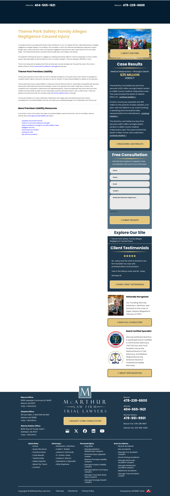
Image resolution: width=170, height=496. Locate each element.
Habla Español (39, 461)
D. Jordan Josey (63, 455)
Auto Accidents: (121, 443)
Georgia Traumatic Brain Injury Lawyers (96, 476)
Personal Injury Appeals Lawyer (95, 455)
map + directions (28, 406)
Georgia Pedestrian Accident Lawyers (127, 466)
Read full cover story (130, 322)
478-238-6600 (134, 5)
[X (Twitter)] (76, 431)
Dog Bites (89, 446)
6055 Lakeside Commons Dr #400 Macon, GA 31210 (36, 401)
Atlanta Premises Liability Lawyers (96, 460)
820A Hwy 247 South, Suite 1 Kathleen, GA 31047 (33, 430)
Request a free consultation (85, 421)
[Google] (67, 431)
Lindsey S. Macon (63, 458)
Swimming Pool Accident (30, 130)
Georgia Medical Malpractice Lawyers (94, 450)
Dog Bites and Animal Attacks (32, 121)
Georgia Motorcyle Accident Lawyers (126, 461)
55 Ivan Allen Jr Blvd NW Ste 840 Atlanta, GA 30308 (35, 416)
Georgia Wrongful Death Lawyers (95, 481)
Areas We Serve (40, 449)
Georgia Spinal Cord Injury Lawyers (96, 471)
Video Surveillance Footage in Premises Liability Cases (40, 125)
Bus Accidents (124, 449)
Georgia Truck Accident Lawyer (128, 475)
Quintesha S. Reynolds (66, 461)
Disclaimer (73, 491)
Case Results (38, 455)
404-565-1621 (45, 5)
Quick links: (33, 443)
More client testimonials (130, 284)
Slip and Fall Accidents (29, 134)
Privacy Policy (88, 491)
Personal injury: (87, 443)
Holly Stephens (62, 464)
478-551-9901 (135, 418)
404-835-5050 (141, 428)
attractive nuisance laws (59, 93)
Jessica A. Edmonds (65, 452)
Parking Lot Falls (27, 132)
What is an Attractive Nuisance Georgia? (36, 123)
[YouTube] (102, 431)
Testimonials (38, 458)
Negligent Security (28, 127)
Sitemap (60, 491)
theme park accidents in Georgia (45, 66)
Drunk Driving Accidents (128, 457)
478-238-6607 (140, 423)
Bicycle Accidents (126, 446)
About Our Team (40, 464)
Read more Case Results (130, 144)
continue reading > (127, 97)
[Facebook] (85, 431)
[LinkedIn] (93, 431)
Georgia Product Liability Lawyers (95, 466)
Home (35, 446)
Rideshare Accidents (127, 471)
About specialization (130, 373)
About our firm (130, 53)
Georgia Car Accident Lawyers (128, 453)
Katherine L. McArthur (65, 446)
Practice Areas (39, 452)
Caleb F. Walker (63, 449)
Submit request (130, 220)
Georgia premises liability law (38, 116)
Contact (36, 467)
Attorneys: (56, 443)
